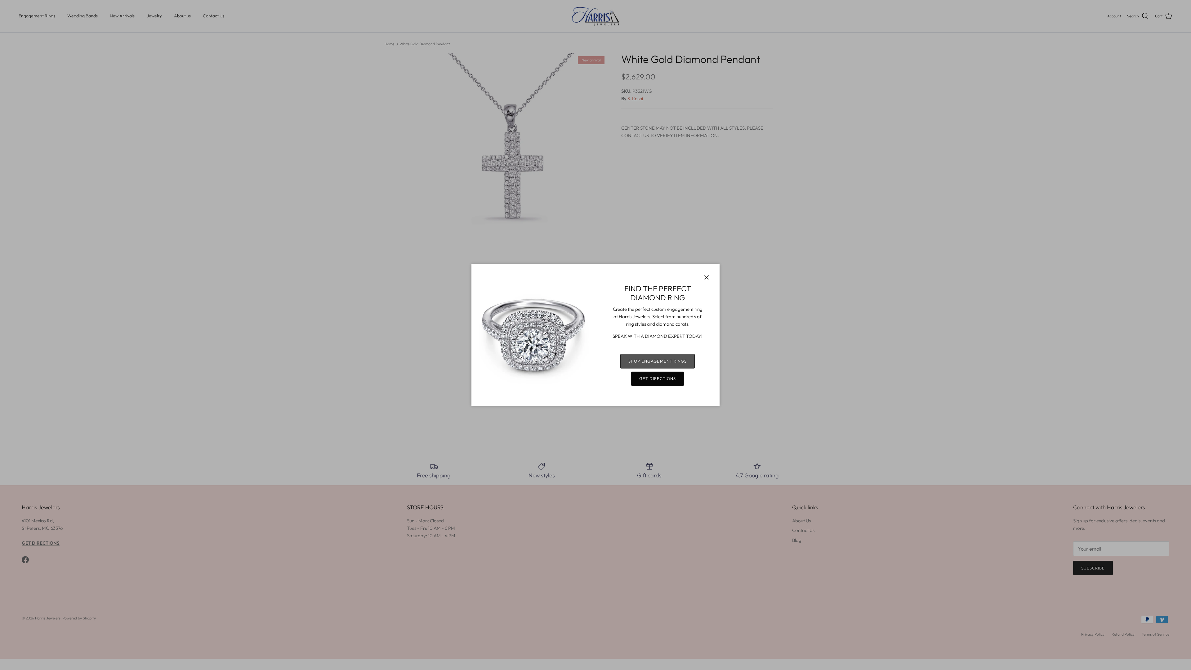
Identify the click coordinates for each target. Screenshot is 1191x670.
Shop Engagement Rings (657, 361)
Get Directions (657, 378)
